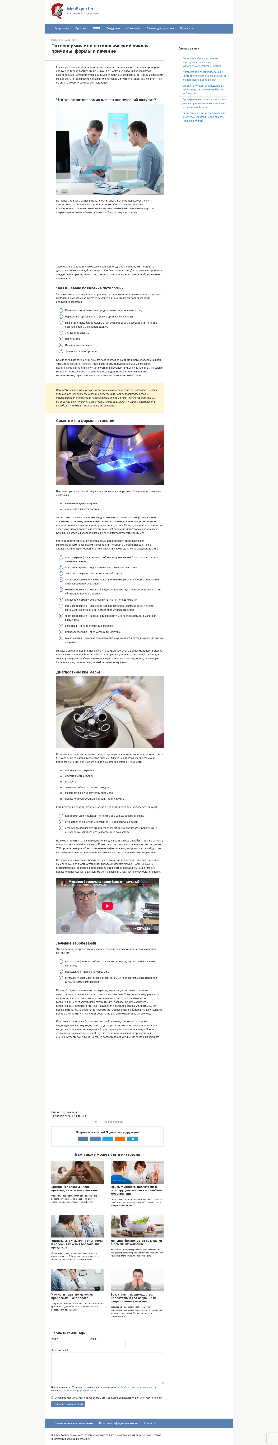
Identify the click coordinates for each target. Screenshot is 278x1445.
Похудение (113, 28)
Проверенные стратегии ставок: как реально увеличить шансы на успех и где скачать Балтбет (204, 103)
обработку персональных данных (137, 1387)
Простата (80, 28)
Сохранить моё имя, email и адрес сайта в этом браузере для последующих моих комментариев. (108, 1397)
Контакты (150, 1423)
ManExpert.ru (81, 8)
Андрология (62, 28)
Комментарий (59, 1350)
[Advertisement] (110, 240)
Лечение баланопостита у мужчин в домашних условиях (136, 1242)
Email (93, 1338)
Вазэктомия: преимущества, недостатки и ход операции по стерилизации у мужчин (134, 1298)
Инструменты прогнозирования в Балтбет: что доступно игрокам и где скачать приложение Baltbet (204, 75)
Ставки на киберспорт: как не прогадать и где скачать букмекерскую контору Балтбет (201, 62)
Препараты (187, 28)
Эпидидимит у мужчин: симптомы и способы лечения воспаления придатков (77, 1244)
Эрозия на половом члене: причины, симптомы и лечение (74, 1188)
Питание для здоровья (160, 28)
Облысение (133, 28)
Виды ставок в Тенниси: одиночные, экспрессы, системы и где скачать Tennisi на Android (204, 117)
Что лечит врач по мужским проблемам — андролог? (72, 1296)
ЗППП (96, 28)
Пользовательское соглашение (74, 1423)
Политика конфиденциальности (118, 1423)
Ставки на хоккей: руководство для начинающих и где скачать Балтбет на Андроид (203, 89)
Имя (54, 1338)
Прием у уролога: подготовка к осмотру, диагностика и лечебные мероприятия (136, 1190)
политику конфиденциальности (79, 1390)
